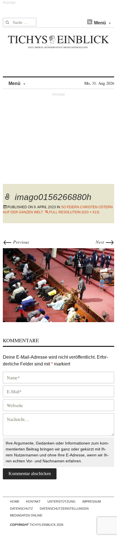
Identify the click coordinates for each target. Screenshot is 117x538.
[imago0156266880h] (58, 284)
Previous (16, 242)
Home (14, 501)
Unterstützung (61, 501)
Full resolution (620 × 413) (74, 212)
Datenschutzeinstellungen (64, 508)
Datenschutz (21, 508)
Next (105, 242)
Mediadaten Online (26, 515)
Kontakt (33, 501)
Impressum (91, 501)
